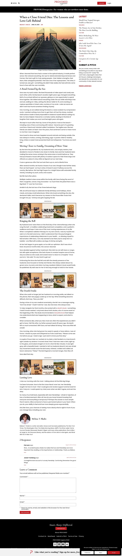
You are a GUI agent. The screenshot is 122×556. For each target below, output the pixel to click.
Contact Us (42, 536)
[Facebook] (63, 544)
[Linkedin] (59, 544)
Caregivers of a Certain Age (88, 59)
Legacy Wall (61, 540)
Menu (15, 3)
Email (22, 502)
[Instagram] (55, 544)
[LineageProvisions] (48, 218)
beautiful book (60, 313)
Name (22, 495)
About (61, 532)
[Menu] (11, 3)
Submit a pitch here (85, 86)
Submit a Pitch (61, 536)
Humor (81, 40)
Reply (25, 452)
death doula (62, 308)
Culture (81, 33)
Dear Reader (82, 48)
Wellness (81, 25)
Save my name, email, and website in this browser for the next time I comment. (45, 508)
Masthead (51, 536)
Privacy (81, 536)
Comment (24, 476)
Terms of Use (72, 536)
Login (109, 3)
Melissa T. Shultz (25, 24)
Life (42, 24)
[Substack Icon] (67, 544)
